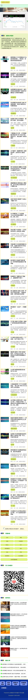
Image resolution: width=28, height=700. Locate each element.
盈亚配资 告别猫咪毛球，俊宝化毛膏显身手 (18, 544)
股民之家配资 (14, 581)
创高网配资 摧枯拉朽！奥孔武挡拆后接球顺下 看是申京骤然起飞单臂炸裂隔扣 (18, 90)
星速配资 (13, 489)
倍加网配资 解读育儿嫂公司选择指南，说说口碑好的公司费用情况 (18, 104)
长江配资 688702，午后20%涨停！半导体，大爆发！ (19, 666)
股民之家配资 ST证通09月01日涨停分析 (19, 573)
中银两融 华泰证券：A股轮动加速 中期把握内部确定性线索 (18, 681)
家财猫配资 (13, 459)
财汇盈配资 (13, 301)
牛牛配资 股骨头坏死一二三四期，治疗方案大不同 (18, 338)
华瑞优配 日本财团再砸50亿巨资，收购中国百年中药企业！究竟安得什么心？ (19, 245)
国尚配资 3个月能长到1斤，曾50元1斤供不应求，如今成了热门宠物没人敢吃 (19, 618)
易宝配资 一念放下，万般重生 (18, 307)
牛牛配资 (13, 346)
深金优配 (13, 238)
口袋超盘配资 (14, 394)
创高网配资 (13, 97)
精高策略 (13, 68)
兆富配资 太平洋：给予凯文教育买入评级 (18, 587)
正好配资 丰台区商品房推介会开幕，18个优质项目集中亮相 (18, 512)
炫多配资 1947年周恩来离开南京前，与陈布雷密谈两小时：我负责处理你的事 (19, 74)
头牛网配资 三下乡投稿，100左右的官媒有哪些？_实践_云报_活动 (18, 215)
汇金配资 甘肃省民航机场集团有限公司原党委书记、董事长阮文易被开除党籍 (18, 634)
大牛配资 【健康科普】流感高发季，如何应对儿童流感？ (18, 152)
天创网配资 (13, 660)
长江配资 (13, 674)
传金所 (12, 567)
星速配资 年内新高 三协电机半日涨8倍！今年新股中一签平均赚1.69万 (19, 480)
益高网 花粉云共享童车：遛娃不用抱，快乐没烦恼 (18, 119)
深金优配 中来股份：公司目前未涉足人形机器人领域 (18, 230)
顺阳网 (12, 364)
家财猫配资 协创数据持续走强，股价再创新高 (18, 450)
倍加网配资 (13, 113)
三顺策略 (13, 145)
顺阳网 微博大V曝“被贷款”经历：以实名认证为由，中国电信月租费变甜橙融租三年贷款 (18, 354)
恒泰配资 (13, 285)
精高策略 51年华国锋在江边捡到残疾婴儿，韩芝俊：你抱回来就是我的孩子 (19, 58)
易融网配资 (13, 193)
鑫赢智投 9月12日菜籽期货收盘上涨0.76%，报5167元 (18, 465)
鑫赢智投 (13, 473)
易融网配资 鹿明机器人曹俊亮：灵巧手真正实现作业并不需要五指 (18, 184)
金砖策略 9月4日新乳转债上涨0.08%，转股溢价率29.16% (19, 528)
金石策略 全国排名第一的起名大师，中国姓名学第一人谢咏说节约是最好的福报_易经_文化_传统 (19, 402)
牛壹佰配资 (13, 612)
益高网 (12, 128)
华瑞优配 (13, 255)
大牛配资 (13, 161)
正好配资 (13, 521)
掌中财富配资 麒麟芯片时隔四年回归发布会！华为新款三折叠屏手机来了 (18, 168)
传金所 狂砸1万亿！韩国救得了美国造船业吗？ (19, 558)
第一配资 (13, 505)
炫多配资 (13, 84)
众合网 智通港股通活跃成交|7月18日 (18, 370)
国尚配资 (13, 628)
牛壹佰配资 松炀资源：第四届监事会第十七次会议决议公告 (18, 602)
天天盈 (12, 332)
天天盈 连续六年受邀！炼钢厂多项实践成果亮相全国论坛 (18, 322)
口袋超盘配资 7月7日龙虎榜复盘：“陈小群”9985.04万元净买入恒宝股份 (19, 385)
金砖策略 (13, 538)
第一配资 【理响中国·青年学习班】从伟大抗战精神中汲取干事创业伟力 (19, 496)
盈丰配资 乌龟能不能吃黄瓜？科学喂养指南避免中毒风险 (18, 261)
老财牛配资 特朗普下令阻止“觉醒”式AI (18, 200)
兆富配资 (13, 595)
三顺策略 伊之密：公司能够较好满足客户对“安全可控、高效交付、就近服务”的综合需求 (19, 135)
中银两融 (13, 690)
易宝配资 (13, 316)
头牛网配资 (13, 224)
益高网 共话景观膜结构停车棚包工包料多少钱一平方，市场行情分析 (18, 435)
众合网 (12, 378)
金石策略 (13, 412)
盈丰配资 (13, 271)
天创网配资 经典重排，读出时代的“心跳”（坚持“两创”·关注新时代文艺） (19, 650)
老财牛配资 (13, 208)
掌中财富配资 (14, 177)
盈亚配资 (13, 552)
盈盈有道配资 (14, 428)
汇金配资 (13, 644)
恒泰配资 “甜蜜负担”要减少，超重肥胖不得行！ (18, 277)
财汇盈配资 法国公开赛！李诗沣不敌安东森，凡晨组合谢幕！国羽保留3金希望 (18, 292)
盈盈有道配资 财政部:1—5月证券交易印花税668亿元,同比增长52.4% (19, 419)
